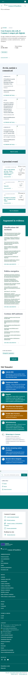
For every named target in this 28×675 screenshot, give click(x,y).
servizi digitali (12, 672)
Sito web (7, 672)
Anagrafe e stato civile (5, 579)
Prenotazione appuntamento (7, 637)
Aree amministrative (5, 558)
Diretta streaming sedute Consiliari (14, 449)
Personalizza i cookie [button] (5, 665)
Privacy (2, 643)
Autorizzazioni (4, 581)
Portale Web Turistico (13, 413)
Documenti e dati (4, 569)
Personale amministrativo (6, 567)
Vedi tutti (14, 359)
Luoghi (2, 615)
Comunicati (3, 606)
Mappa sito (3, 668)
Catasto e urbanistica (5, 583)
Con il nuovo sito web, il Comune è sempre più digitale (13, 32)
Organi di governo (5, 556)
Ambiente (3, 577)
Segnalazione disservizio (6, 639)
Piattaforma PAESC (12, 382)
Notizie (4, 27)
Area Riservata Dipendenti (14, 406)
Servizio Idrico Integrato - (14, 459)
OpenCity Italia (19, 672)
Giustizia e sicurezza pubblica (7, 587)
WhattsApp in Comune (13, 434)
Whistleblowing (11, 422)
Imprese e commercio (5, 590)
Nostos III (6, 186)
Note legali (3, 645)
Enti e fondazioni (4, 563)
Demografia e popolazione (8, 353)
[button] (3, 1)
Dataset (2, 647)
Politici (2, 565)
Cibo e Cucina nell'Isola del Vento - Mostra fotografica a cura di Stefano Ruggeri (9, 172)
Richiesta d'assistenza (5, 641)
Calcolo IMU (10, 372)
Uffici (2, 561)
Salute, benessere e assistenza (7, 594)
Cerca (24, 475)
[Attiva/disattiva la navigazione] (1, 6)
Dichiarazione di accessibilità (7, 650)
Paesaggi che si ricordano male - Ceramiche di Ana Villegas (9, 199)
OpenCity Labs (14, 674)
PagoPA (8, 394)
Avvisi (2, 608)
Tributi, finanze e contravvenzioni (8, 596)
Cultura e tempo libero (5, 585)
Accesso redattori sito (23, 674)
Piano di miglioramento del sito (7, 652)
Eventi (2, 617)
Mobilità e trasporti (5, 592)
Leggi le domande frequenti (7, 635)
